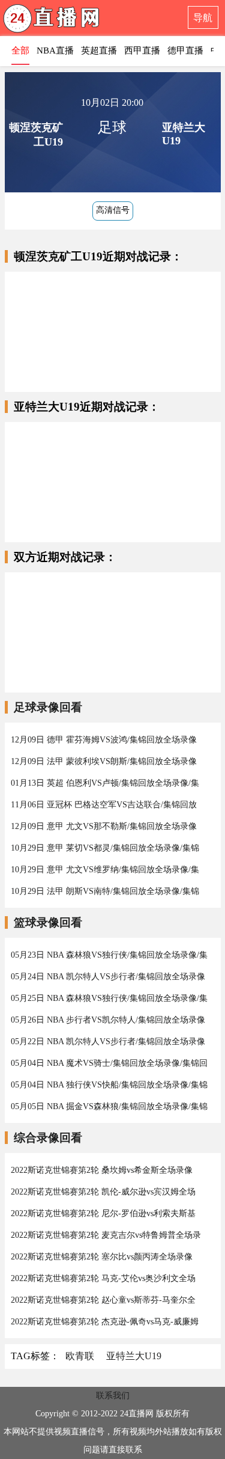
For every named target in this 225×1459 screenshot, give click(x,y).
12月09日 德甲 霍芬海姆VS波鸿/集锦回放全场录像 (104, 739)
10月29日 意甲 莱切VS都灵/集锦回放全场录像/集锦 (105, 847)
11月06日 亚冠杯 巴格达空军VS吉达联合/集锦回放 (104, 804)
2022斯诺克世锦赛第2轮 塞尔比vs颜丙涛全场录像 (102, 1256)
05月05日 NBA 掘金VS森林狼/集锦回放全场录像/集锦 (109, 1106)
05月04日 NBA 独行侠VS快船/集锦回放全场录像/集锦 (109, 1084)
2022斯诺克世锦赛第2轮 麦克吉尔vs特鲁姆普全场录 (106, 1235)
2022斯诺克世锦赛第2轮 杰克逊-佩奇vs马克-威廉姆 (105, 1321)
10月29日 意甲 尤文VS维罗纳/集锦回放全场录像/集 (105, 869)
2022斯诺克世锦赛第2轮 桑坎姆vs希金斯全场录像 (102, 1170)
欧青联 (79, 1356)
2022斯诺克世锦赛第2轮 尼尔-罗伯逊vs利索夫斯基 (103, 1213)
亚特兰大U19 (133, 1356)
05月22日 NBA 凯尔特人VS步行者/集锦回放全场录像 (108, 1041)
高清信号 (113, 210)
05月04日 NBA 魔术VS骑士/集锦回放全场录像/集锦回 (109, 1063)
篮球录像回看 (48, 922)
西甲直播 (142, 50)
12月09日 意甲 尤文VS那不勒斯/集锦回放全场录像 (104, 826)
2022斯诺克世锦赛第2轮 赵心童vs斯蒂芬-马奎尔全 (103, 1300)
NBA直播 (55, 50)
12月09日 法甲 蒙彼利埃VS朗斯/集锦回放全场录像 (104, 761)
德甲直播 (185, 50)
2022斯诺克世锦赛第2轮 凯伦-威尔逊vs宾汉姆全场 (103, 1191)
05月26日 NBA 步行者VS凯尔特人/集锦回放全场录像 (108, 1019)
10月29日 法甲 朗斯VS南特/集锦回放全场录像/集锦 (105, 891)
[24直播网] (75, 21)
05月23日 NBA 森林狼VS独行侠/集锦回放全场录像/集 (109, 954)
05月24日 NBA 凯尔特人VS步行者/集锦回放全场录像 (108, 976)
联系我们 (113, 1395)
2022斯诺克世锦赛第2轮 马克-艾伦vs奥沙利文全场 (103, 1278)
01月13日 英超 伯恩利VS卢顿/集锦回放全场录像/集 (105, 783)
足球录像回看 (48, 707)
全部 (20, 50)
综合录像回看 (48, 1137)
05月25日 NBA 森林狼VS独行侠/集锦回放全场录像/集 (109, 998)
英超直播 (99, 50)
